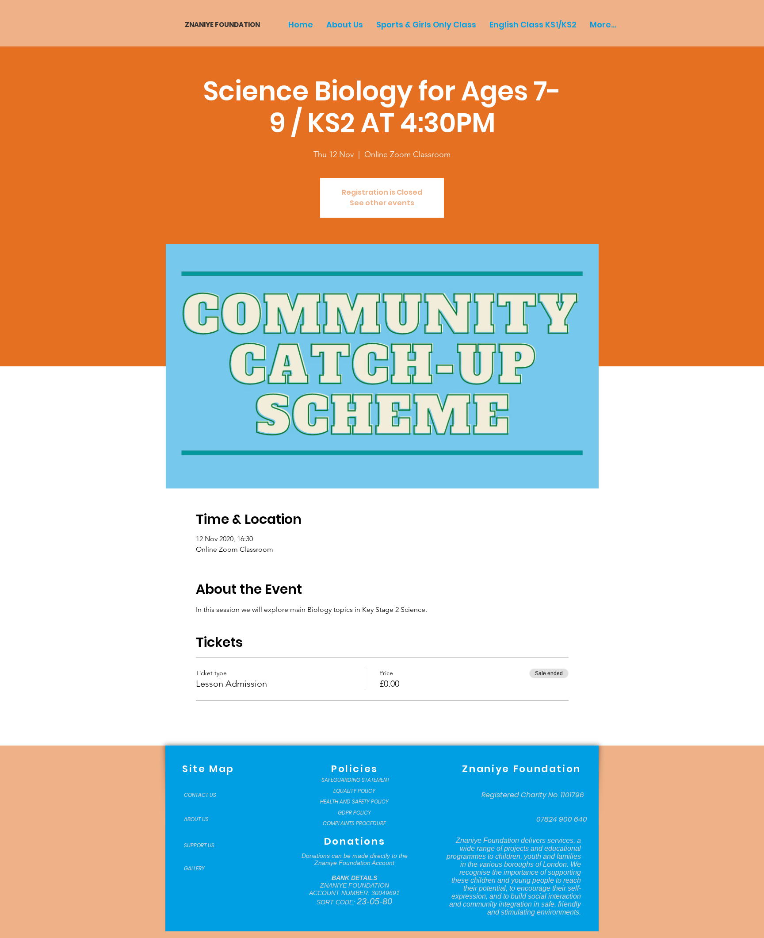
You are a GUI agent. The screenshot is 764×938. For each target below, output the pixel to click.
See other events (382, 203)
